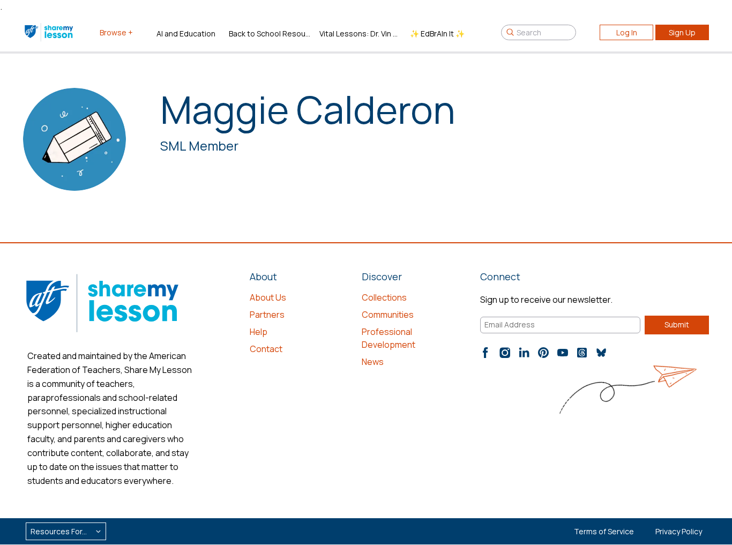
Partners (267, 314)
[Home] (49, 32)
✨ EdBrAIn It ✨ (437, 33)
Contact (266, 349)
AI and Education (185, 33)
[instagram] (504, 352)
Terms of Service (604, 531)
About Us (268, 297)
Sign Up (682, 32)
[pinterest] (543, 352)
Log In (626, 32)
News (373, 362)
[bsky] (601, 352)
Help (258, 332)
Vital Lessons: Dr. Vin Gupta (360, 33)
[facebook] (485, 352)
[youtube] (562, 352)
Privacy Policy (678, 531)
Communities (388, 314)
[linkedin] (524, 352)
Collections (384, 297)
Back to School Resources (270, 33)
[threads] (582, 352)
